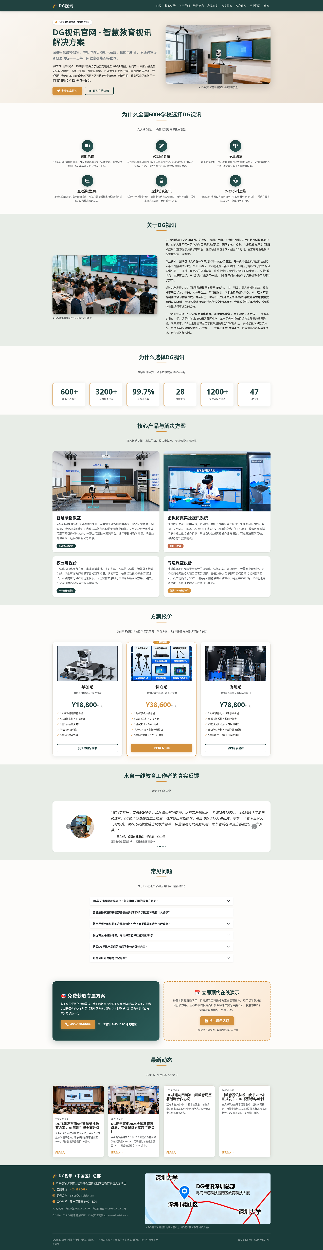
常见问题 (255, 6)
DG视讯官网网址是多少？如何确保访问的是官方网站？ (126, 901)
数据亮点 (198, 6)
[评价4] (165, 846)
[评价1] (157, 846)
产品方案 (212, 6)
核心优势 (170, 6)
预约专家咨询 (235, 748)
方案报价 (226, 6)
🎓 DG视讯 (62, 5)
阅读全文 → (61, 1152)
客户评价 (241, 6)
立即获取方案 (161, 748)
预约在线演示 (101, 91)
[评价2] (160, 846)
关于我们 (184, 6)
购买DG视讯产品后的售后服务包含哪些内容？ (120, 947)
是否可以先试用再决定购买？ (110, 958)
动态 (266, 6)
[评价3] (163, 846)
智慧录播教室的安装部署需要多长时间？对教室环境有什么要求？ (132, 912)
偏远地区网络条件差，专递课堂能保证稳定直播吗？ (124, 935)
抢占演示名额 (219, 1021)
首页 (159, 6)
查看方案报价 (69, 91)
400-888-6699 (80, 1024)
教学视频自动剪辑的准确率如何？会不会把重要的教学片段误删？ (132, 924)
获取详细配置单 (87, 748)
